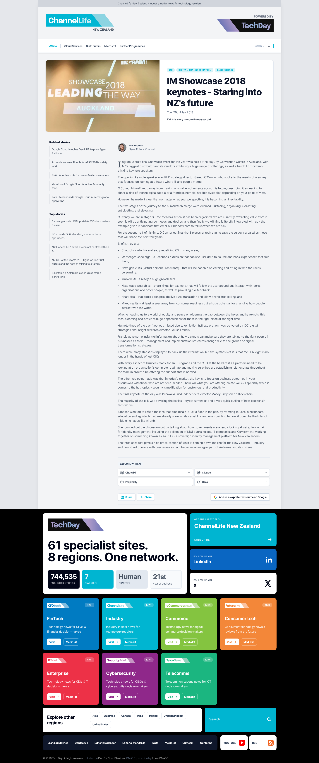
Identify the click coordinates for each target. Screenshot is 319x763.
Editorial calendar (105, 742)
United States (100, 724)
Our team (187, 742)
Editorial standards (133, 742)
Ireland (153, 715)
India (140, 715)
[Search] (269, 46)
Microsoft (110, 46)
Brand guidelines (58, 742)
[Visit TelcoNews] (182, 660)
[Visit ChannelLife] (123, 605)
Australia (109, 715)
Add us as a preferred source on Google (243, 497)
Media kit (71, 642)
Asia (95, 715)
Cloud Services (73, 46)
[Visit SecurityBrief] (123, 660)
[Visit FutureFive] (242, 605)
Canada (126, 715)
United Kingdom (173, 715)
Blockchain (225, 70)
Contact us (81, 742)
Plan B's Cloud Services (111, 758)
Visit (52, 642)
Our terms (206, 742)
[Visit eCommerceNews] (182, 605)
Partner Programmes (132, 46)
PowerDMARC (160, 758)
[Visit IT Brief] (64, 660)
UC (171, 70)
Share (128, 497)
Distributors (93, 46)
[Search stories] (269, 719)
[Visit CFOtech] (64, 605)
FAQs (155, 742)
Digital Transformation (195, 70)
